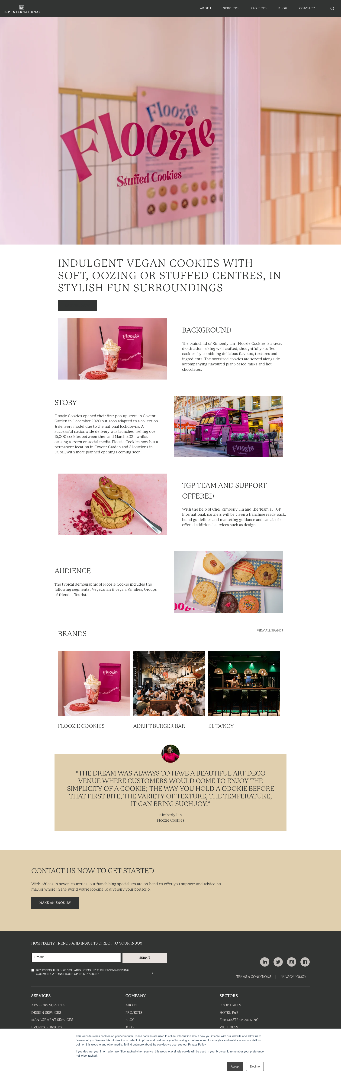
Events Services (46, 1027)
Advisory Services (48, 1005)
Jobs (129, 1027)
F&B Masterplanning (239, 1020)
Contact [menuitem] (307, 8)
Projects (133, 1012)
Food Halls (230, 1005)
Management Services (52, 1020)
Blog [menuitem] (283, 8)
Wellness (229, 1027)
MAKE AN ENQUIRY (55, 902)
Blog (130, 1020)
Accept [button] (235, 1066)
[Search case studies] (332, 8)
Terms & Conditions (253, 977)
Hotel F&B (229, 1012)
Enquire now (77, 305)
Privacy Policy (293, 977)
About (131, 1005)
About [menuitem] (206, 8)
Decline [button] (255, 1066)
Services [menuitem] (231, 8)
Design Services (46, 1012)
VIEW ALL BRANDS (270, 630)
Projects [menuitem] (259, 8)
